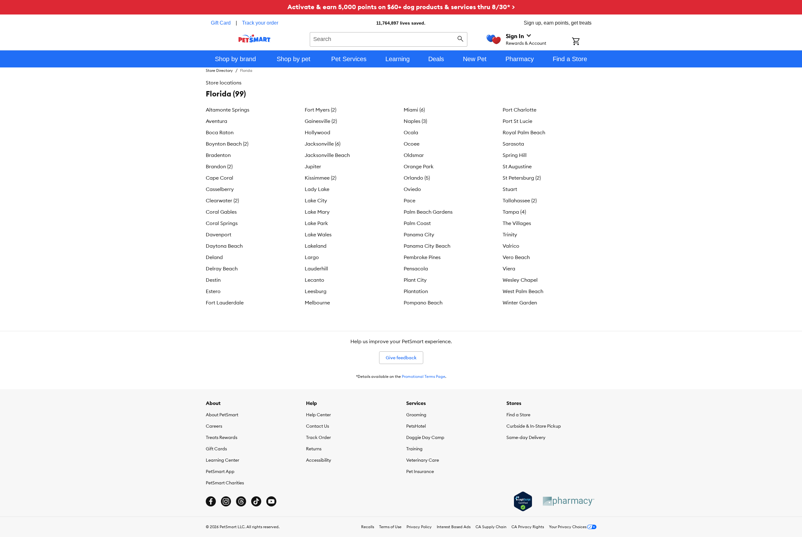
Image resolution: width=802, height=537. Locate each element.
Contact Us (317, 426)
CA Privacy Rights (527, 526)
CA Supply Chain (491, 526)
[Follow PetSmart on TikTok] (256, 501)
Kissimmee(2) (320, 178)
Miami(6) (414, 110)
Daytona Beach (224, 246)
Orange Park (419, 166)
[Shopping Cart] (584, 42)
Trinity (510, 234)
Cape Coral (219, 178)
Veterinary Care (422, 460)
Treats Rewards (221, 437)
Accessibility (318, 460)
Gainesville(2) (321, 121)
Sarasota (513, 144)
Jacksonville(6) (322, 144)
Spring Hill (515, 155)
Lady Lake (317, 189)
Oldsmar (414, 155)
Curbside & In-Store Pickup (533, 426)
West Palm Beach (523, 291)
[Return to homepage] (254, 38)
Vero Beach (516, 257)
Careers (214, 426)
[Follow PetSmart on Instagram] (226, 501)
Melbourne (317, 302)
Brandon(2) (219, 166)
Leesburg (315, 291)
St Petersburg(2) (522, 178)
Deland (214, 257)
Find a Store (518, 415)
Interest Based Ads (453, 526)
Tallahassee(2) (520, 200)
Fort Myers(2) (320, 110)
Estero (213, 291)
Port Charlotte (519, 110)
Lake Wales (318, 234)
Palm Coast (417, 223)
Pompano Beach (423, 302)
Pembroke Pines (422, 257)
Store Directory (219, 70)
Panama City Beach (427, 246)
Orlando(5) (417, 178)
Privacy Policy (419, 526)
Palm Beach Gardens (428, 212)
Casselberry (220, 189)
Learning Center (222, 460)
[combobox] (389, 38)
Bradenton (218, 155)
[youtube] (271, 501)
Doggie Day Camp (425, 437)
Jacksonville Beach (327, 155)
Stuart (510, 189)
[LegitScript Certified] (523, 501)
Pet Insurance (420, 471)
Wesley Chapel (520, 280)
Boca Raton (220, 132)
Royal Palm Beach (524, 132)
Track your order (260, 23)
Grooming (416, 415)
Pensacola (416, 268)
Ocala (411, 132)
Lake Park (316, 223)
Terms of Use (390, 526)
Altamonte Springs (227, 110)
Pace (409, 200)
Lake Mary (317, 212)
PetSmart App (220, 471)
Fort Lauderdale (225, 302)
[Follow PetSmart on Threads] (241, 501)
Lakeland (315, 246)
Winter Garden (520, 302)
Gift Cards (216, 449)
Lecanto (314, 280)
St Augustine (517, 166)
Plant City (415, 280)
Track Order (318, 437)
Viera (509, 268)
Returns (313, 449)
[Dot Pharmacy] (568, 501)
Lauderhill (316, 268)
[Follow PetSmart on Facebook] (211, 501)
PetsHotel (416, 426)
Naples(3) (415, 121)
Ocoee (411, 144)
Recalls (367, 526)
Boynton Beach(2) (227, 144)
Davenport (218, 234)
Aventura (216, 121)
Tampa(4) (514, 212)
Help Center (318, 415)
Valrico (511, 246)
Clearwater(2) (222, 200)
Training (414, 449)
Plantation (416, 291)
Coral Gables (221, 212)
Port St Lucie (517, 121)
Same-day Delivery (525, 437)
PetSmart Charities (225, 483)
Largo (312, 257)
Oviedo (412, 189)
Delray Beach (222, 268)
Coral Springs (222, 223)
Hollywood (317, 132)
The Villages (517, 223)
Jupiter (313, 166)
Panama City (419, 234)
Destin (213, 280)
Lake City (316, 200)
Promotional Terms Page (423, 376)
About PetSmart (222, 415)
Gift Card (221, 23)
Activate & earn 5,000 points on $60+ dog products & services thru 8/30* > (401, 7)
